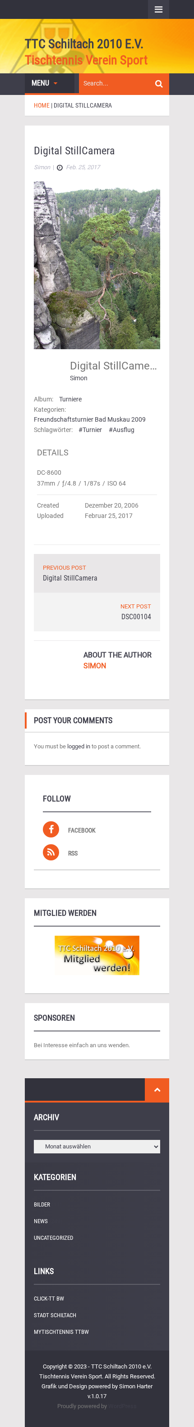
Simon (79, 378)
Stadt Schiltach (55, 1315)
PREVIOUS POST (64, 567)
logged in (78, 746)
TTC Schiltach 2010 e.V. (84, 43)
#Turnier (90, 429)
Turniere (70, 399)
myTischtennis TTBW (61, 1331)
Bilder (42, 1204)
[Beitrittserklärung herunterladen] (97, 955)
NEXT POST (135, 606)
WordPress (122, 1406)
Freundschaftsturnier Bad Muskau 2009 (90, 419)
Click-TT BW (49, 1298)
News (41, 1221)
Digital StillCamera (70, 578)
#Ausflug (121, 429)
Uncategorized (53, 1237)
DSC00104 (136, 616)
